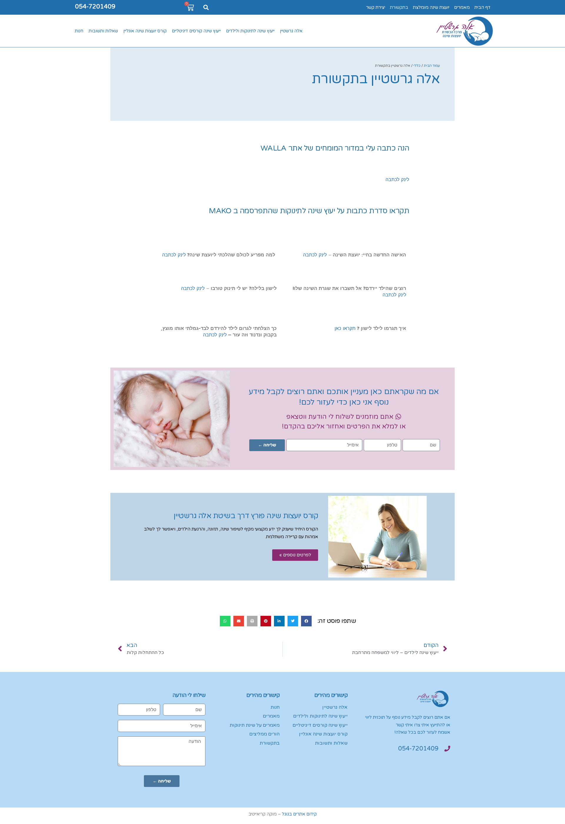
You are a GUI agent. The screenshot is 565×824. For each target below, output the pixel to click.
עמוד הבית (432, 66)
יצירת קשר (375, 7)
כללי (417, 66)
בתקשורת (399, 7)
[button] (206, 7)
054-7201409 (95, 6)
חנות (79, 31)
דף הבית (482, 7)
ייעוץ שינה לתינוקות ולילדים (250, 31)
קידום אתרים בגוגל (299, 814)
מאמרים (462, 7)
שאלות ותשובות (103, 31)
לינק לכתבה (397, 179)
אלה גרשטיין (291, 31)
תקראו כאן (345, 328)
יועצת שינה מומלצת (431, 7)
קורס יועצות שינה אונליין (145, 31)
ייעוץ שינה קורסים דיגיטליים (196, 31)
